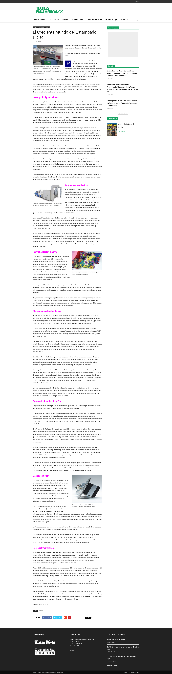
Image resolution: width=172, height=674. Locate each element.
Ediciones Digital (78, 20)
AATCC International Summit (116, 640)
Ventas (137, 1)
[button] (136, 19)
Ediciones (65, 20)
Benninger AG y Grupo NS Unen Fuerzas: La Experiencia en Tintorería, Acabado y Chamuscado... (122, 103)
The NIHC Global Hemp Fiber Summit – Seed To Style (122, 657)
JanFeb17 (41, 610)
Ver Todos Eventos (112, 665)
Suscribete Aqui (111, 20)
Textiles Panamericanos (38, 27)
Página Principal (40, 20)
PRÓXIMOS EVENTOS (116, 635)
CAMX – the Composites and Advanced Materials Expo (123, 648)
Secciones (54, 20)
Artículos (48, 27)
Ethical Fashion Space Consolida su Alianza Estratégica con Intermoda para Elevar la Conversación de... (122, 73)
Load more (122, 113)
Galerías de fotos (95, 20)
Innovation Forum (134, 672)
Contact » (72, 650)
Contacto (124, 20)
